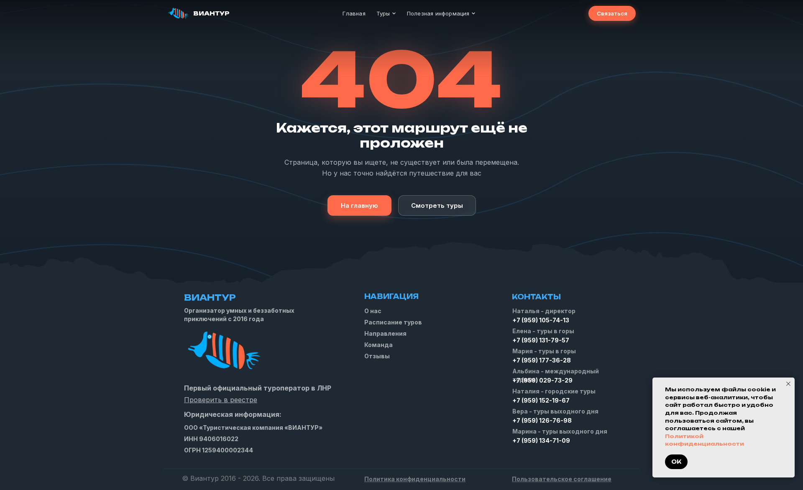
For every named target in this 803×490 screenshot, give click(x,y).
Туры (383, 13)
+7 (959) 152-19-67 (541, 400)
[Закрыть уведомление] (788, 384)
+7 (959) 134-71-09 (541, 440)
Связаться (612, 13)
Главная (354, 13)
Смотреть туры (437, 205)
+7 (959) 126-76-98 (542, 420)
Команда (378, 344)
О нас (372, 310)
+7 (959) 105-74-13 (540, 320)
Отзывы (377, 356)
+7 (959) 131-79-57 (540, 340)
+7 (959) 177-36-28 (541, 360)
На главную (359, 205)
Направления (385, 333)
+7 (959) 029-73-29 (542, 380)
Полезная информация (438, 13)
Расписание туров (393, 322)
